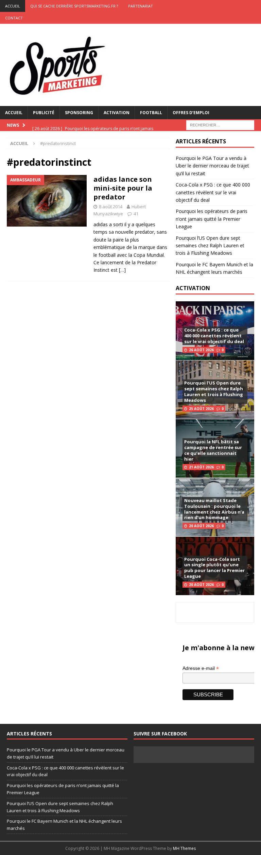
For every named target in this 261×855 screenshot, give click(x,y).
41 (136, 214)
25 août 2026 (201, 408)
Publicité (43, 112)
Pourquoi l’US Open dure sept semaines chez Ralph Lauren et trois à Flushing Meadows (210, 245)
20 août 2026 (201, 525)
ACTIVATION (193, 288)
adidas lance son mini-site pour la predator (122, 188)
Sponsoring (79, 112)
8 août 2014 (110, 206)
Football (151, 112)
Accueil (13, 112)
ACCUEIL (12, 5)
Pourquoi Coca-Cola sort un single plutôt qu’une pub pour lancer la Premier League (214, 568)
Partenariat (140, 5)
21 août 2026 (201, 467)
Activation (116, 112)
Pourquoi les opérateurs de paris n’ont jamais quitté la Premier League (211, 219)
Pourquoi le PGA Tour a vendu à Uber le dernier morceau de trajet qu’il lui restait (212, 166)
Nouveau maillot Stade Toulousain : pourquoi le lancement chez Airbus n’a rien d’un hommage (214, 509)
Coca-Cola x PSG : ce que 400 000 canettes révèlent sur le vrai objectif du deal (213, 192)
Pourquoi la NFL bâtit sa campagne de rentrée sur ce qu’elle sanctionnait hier (213, 450)
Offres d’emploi (191, 112)
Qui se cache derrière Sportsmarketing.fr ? (74, 5)
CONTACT (14, 17)
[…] (122, 270)
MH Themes (184, 848)
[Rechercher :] (220, 124)
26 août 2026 (201, 350)
